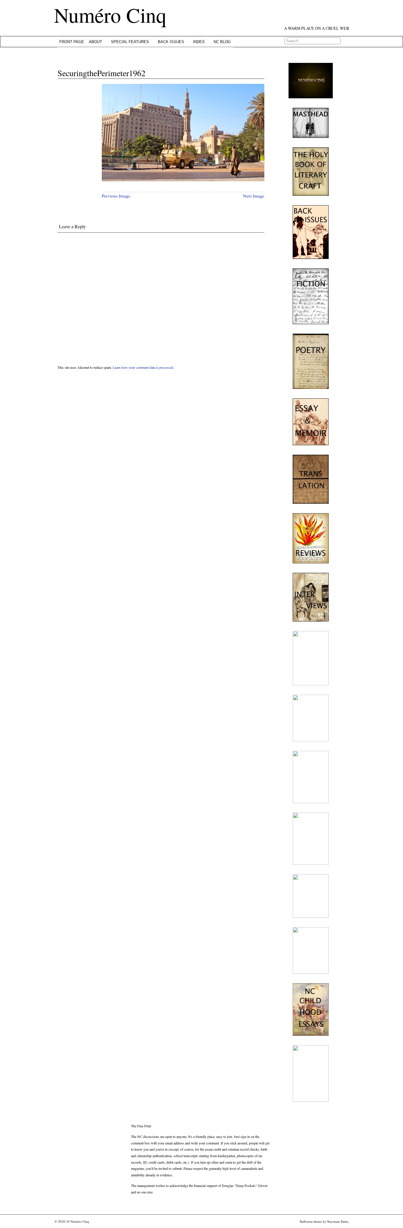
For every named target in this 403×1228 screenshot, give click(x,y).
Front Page (71, 42)
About (95, 42)
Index (199, 42)
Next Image (253, 196)
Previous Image (116, 196)
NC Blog (222, 42)
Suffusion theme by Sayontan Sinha (324, 1221)
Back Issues (171, 42)
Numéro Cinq (110, 15)
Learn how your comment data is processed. (143, 367)
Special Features (130, 42)
